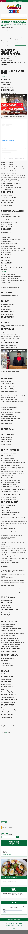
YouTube (14, 11)
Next (6, 822)
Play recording (7, 854)
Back (2, 822)
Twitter (12, 11)
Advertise (20, 1)
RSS (18, 11)
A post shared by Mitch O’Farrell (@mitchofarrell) (14, 158)
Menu (4, 1)
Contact (14, 1)
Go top (13, 928)
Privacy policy (19, 925)
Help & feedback (19, 923)
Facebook (10, 11)
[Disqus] (14, 768)
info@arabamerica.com (20, 45)
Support (25, 1)
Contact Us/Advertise (9, 923)
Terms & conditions (9, 925)
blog (6, 732)
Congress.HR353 (5, 76)
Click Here (3, 271)
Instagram (16, 11)
